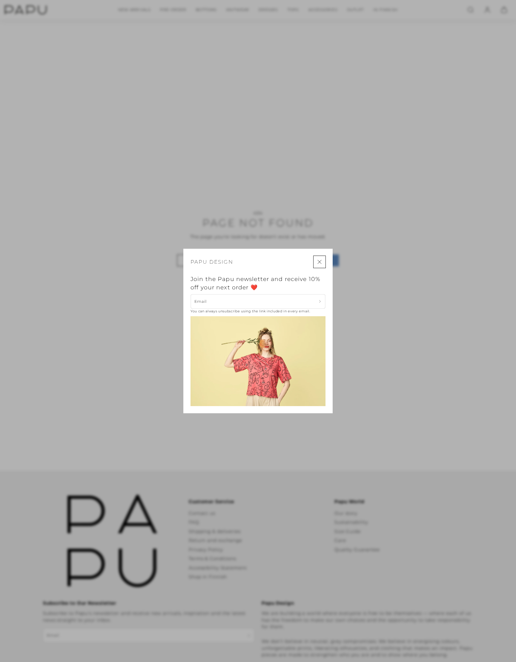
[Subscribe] (319, 301)
